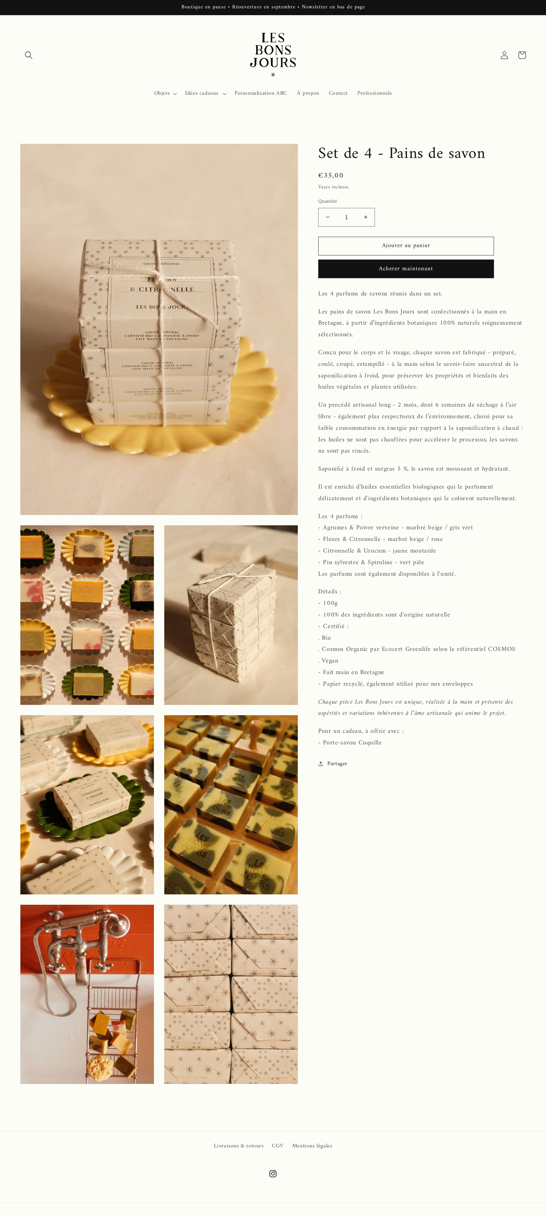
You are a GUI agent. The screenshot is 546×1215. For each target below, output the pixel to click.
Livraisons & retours (239, 1146)
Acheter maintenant (406, 268)
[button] (29, 55)
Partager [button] (337, 764)
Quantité (327, 201)
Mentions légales (312, 1146)
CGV (278, 1146)
